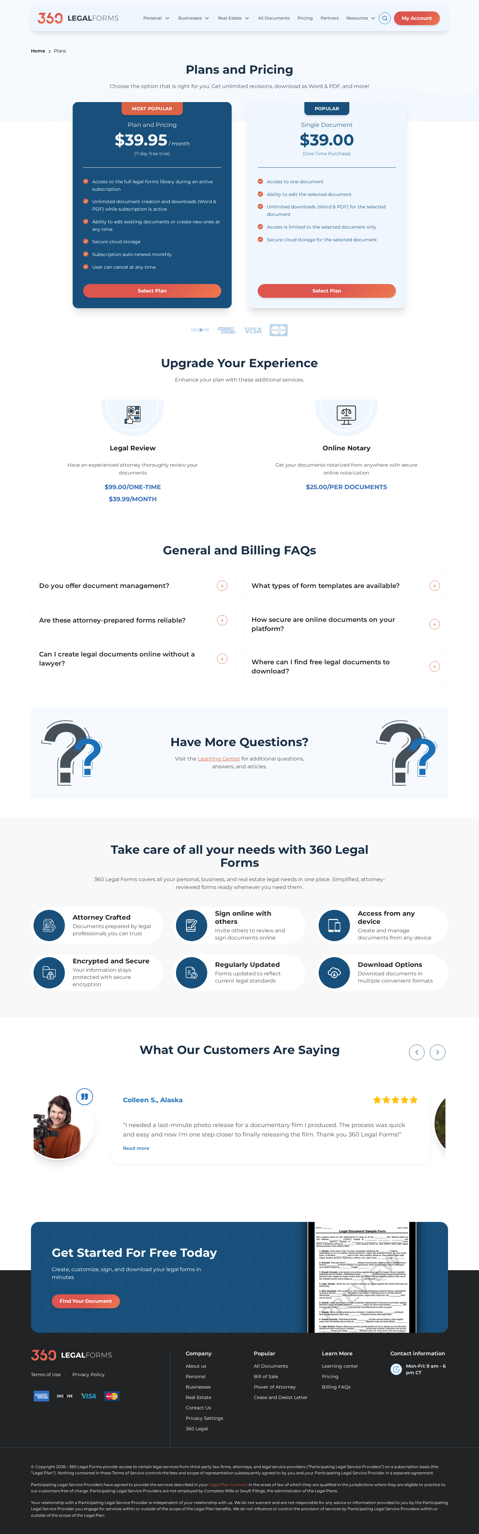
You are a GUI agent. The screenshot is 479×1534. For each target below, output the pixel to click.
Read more (150, 1148)
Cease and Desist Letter (281, 1397)
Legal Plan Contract (229, 1484)
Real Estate (198, 1397)
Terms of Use (46, 1374)
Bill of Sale (266, 1376)
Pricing (305, 18)
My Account (417, 18)
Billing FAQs (336, 1387)
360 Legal (197, 1429)
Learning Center (219, 759)
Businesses (198, 1387)
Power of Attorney (275, 1387)
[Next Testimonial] (437, 1052)
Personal (196, 1376)
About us (196, 1366)
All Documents (274, 18)
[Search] (384, 18)
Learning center (340, 1366)
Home (38, 51)
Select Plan (152, 291)
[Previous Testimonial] (417, 1052)
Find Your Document (86, 1301)
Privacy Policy (88, 1374)
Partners (330, 18)
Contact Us (198, 1408)
